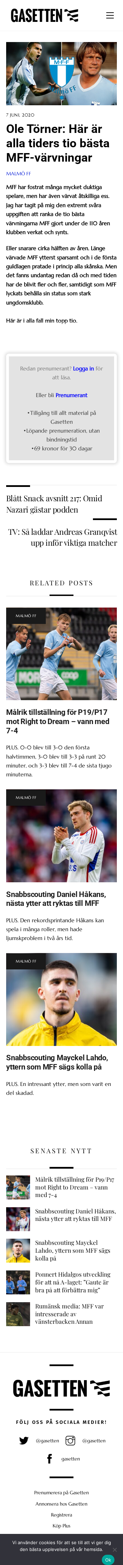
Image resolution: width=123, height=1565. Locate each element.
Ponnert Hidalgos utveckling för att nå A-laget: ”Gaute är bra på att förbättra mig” (72, 1281)
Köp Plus (61, 1526)
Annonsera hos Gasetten (61, 1504)
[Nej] (114, 1549)
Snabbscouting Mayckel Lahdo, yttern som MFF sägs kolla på (57, 1062)
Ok (108, 1560)
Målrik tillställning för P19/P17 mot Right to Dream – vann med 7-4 (57, 721)
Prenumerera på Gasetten (61, 1492)
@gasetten (47, 1441)
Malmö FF (18, 174)
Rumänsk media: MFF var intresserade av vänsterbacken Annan (69, 1313)
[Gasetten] (44, 22)
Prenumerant (71, 395)
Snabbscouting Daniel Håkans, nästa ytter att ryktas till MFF (56, 899)
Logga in (83, 368)
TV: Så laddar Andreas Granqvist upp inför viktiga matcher (62, 537)
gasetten (70, 1459)
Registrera (61, 1515)
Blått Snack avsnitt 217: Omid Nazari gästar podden (54, 503)
